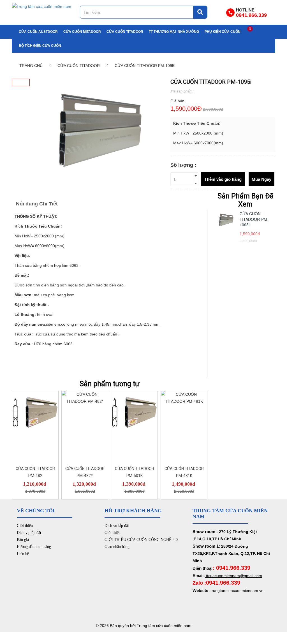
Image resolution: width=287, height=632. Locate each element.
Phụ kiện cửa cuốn (222, 32)
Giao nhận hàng (117, 547)
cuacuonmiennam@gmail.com (235, 575)
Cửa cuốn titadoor (125, 32)
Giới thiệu (25, 526)
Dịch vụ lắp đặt (29, 533)
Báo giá (23, 540)
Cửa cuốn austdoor (38, 32)
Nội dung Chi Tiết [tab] (37, 204)
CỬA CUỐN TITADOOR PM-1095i (254, 219)
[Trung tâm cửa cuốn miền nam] (41, 6)
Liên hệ (23, 554)
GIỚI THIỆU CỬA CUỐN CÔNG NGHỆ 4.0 (141, 540)
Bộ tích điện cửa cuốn (40, 46)
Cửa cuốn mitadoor (82, 32)
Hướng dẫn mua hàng (34, 547)
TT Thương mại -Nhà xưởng (174, 32)
